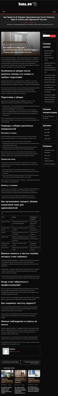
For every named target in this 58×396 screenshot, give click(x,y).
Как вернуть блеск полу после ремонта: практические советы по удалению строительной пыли (31, 362)
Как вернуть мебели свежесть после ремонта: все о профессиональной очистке (6, 390)
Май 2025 (46, 135)
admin (11, 45)
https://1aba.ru (16, 351)
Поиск (54, 12)
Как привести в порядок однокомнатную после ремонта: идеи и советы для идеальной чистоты (20, 50)
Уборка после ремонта (49, 164)
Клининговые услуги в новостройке (11, 42)
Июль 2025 (47, 129)
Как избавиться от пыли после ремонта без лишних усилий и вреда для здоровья (10, 362)
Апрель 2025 (47, 138)
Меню (3, 11)
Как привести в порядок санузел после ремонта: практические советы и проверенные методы (50, 98)
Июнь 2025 (47, 132)
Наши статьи (22, 42)
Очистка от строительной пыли (7, 381)
